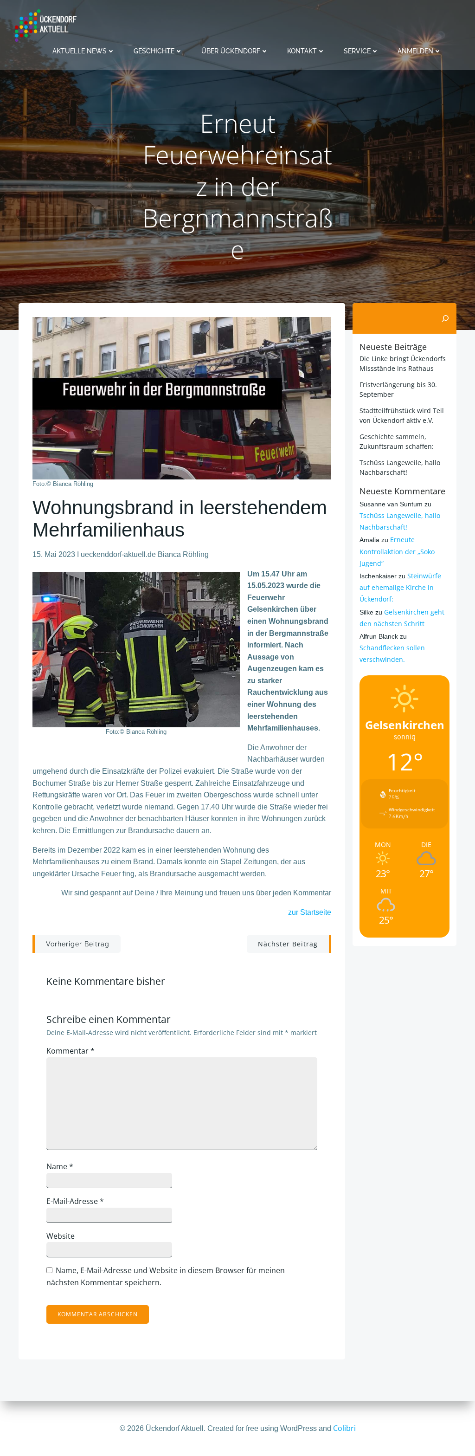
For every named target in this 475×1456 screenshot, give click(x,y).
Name (59, 1166)
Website (60, 1236)
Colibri (344, 1428)
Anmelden (415, 51)
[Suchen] (445, 318)
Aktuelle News (79, 51)
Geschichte (154, 51)
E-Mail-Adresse (75, 1201)
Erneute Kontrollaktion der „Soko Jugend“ (397, 551)
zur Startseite (309, 912)
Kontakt (302, 51)
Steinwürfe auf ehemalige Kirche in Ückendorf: (400, 587)
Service (357, 51)
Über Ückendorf (230, 51)
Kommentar (70, 1051)
